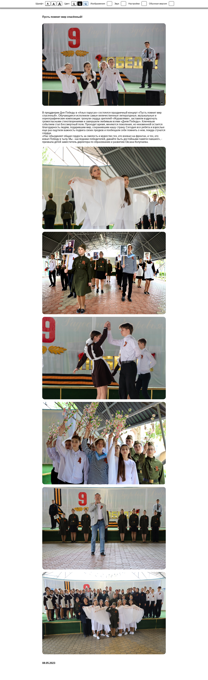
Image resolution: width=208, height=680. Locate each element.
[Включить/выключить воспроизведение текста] (123, 3)
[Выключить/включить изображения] (109, 3)
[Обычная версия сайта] (171, 3)
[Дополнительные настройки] (144, 3)
